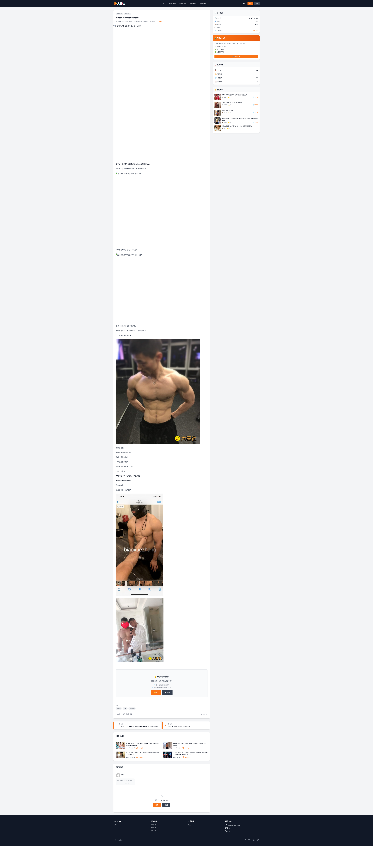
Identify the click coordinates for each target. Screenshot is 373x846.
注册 (256, 3)
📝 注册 (167, 692)
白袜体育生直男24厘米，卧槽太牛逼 (232, 102)
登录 (250, 3)
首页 (164, 3)
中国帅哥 (172, 3)
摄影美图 (193, 3)
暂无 (189, 825)
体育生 (119, 708)
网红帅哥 (132, 708)
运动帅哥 (183, 3)
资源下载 (127, 13)
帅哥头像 (203, 3)
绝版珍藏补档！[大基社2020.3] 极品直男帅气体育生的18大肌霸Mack (240, 119)
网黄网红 (119, 13)
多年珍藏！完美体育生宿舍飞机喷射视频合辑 (234, 95)
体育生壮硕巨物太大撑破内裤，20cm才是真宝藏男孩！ (237, 126)
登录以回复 (119, 783)
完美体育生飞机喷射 (227, 110)
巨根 (125, 708)
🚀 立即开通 (236, 56)
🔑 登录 (156, 692)
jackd (119, 21)
